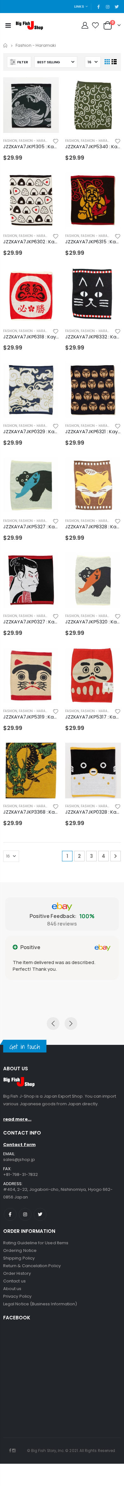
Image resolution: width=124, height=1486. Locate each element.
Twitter (40, 1214)
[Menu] (8, 25)
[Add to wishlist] (55, 140)
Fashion (10, 140)
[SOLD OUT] (48, 88)
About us (12, 1289)
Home (5, 45)
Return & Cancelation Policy (32, 1266)
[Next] (115, 856)
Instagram (25, 1214)
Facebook (10, 1214)
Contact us (14, 1281)
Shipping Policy (19, 1258)
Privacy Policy (17, 1296)
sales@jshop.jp (19, 1159)
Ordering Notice (20, 1250)
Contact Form (19, 1145)
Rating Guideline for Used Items (35, 1243)
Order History (17, 1273)
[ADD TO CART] (48, 183)
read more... (17, 1119)
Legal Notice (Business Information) (40, 1304)
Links (79, 6)
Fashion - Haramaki (36, 140)
